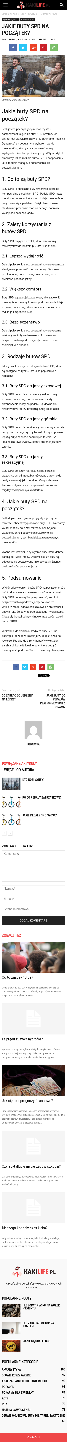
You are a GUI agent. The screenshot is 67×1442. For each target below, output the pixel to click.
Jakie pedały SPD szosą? (39, 815)
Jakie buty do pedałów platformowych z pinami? (52, 701)
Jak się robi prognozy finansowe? (27, 1100)
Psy (4, 1404)
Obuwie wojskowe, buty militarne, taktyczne (33, 1415)
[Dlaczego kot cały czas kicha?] (33, 1207)
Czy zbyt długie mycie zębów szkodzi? (31, 1166)
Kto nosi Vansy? (33, 779)
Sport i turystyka (10, 19)
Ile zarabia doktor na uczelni (38, 1324)
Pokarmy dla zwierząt (18, 1392)
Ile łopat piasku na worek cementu (41, 1307)
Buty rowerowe (27, 19)
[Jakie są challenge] (11, 1346)
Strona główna (9, 13)
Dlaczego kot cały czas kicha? (24, 1228)
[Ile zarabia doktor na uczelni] (11, 1328)
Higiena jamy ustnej (16, 1410)
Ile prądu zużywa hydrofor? (22, 1039)
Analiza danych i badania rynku (24, 1381)
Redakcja (14, 39)
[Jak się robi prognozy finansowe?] (33, 1080)
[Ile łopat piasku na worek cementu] (11, 1310)
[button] (62, 5)
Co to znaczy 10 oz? (17, 977)
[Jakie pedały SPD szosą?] (11, 819)
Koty (5, 1398)
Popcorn (8, 1387)
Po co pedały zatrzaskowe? (41, 797)
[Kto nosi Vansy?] (11, 784)
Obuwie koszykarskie (16, 1375)
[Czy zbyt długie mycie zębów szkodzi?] (33, 1146)
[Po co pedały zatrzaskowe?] (11, 801)
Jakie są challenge (36, 1341)
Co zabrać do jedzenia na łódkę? (17, 697)
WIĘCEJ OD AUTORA (19, 770)
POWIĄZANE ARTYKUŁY (19, 763)
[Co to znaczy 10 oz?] (33, 957)
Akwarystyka (11, 1369)
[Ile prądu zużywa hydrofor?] (33, 1018)
